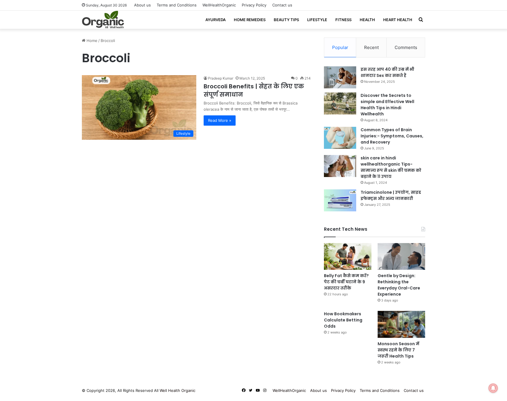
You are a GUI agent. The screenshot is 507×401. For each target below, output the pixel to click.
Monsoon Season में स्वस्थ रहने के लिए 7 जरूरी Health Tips (398, 350)
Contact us (282, 5)
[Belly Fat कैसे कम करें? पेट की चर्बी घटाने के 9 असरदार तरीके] (347, 256)
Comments (406, 47)
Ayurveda (215, 19)
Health (367, 19)
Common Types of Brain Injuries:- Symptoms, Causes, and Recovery (392, 136)
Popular (340, 47)
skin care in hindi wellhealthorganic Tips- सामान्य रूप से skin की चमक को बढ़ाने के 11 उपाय (391, 167)
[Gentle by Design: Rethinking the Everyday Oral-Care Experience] (401, 256)
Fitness (343, 19)
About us (142, 5)
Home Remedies (250, 19)
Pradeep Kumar (220, 78)
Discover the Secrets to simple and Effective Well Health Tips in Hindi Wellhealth (387, 104)
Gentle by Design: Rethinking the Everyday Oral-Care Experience (399, 285)
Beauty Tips (286, 19)
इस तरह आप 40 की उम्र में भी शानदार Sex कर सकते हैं (387, 72)
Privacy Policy (254, 5)
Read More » (219, 120)
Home (91, 40)
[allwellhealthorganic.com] (103, 19)
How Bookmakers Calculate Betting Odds (343, 320)
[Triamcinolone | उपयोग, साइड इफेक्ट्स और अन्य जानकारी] (340, 200)
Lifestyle (317, 19)
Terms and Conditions (177, 5)
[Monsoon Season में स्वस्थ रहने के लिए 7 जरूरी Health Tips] (401, 324)
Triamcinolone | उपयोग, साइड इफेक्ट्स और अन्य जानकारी (391, 195)
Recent (371, 47)
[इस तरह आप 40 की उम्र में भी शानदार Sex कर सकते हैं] (340, 77)
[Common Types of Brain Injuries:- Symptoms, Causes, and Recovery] (340, 138)
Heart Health (397, 19)
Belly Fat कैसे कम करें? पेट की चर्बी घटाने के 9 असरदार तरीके (346, 282)
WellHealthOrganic (219, 5)
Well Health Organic (177, 390)
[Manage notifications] (493, 388)
